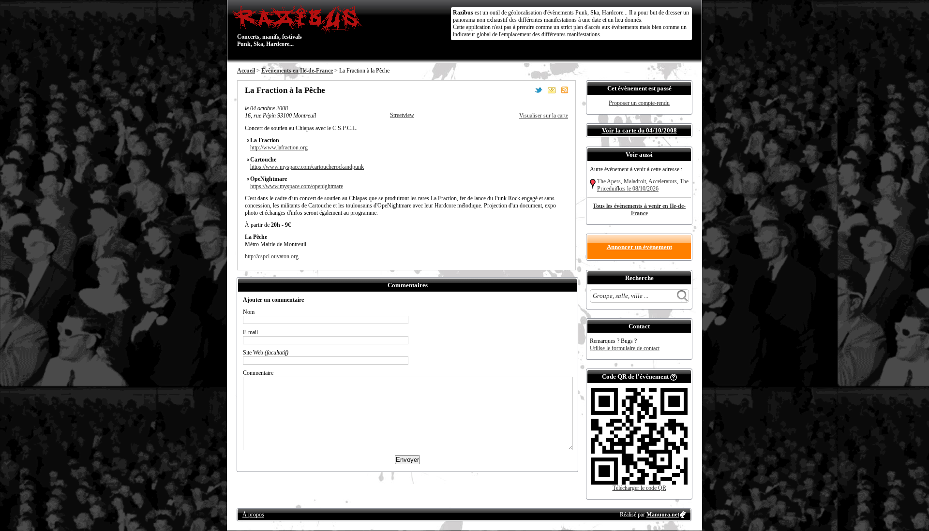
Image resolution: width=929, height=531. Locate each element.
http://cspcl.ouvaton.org (272, 256)
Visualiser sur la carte (543, 115)
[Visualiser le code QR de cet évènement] (639, 482)
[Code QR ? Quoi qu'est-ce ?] (673, 376)
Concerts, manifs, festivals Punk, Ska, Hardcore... (269, 26)
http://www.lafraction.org (279, 147)
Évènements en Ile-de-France (297, 70)
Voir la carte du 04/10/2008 (639, 130)
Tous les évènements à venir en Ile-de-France (639, 210)
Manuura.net (662, 514)
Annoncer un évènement (639, 247)
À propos (253, 514)
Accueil (246, 70)
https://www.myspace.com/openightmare (296, 186)
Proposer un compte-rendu (639, 103)
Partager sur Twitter (538, 90)
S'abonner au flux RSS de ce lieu (565, 90)
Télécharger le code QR (639, 488)
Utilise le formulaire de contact (624, 348)
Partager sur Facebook (525, 90)
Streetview (402, 115)
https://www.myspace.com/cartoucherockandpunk (307, 166)
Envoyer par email (551, 90)
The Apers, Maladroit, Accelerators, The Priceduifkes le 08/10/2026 (643, 185)
